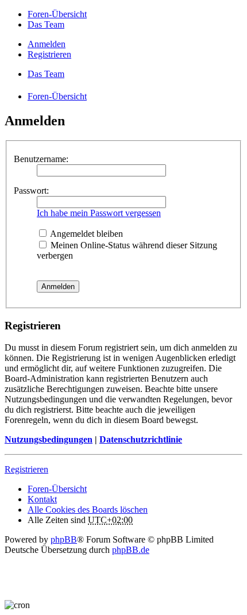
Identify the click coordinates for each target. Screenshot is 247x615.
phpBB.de (130, 550)
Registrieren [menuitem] (49, 54)
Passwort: (31, 190)
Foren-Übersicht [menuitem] (57, 14)
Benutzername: (41, 159)
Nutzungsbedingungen (48, 439)
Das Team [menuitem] (46, 24)
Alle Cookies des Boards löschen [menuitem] (88, 509)
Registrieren (26, 469)
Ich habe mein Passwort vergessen (99, 213)
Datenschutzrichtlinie (140, 439)
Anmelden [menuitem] (46, 44)
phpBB (64, 539)
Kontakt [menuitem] (42, 499)
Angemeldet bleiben (85, 234)
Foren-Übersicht (57, 489)
